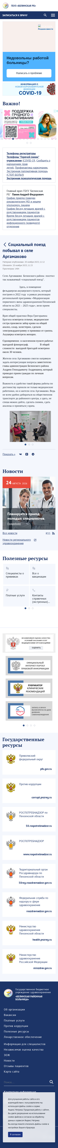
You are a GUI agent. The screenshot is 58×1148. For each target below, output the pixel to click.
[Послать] (51, 1082)
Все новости (10, 533)
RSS (48, 533)
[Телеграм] (32, 454)
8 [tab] (27, 139)
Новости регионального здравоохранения (17, 541)
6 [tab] (20, 139)
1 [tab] (2, 139)
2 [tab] (6, 139)
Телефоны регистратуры (21, 153)
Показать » (9, 454)
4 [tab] (13, 139)
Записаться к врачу (14, 15)
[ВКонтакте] (20, 454)
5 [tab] (17, 139)
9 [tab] (31, 139)
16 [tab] (56, 139)
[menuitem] (14, 1009)
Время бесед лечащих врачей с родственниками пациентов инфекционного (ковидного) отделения (25, 221)
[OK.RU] (26, 454)
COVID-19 (29, 160)
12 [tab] (41, 139)
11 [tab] (38, 139)
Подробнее (14, 524)
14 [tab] (48, 139)
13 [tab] (45, 139)
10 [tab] (34, 139)
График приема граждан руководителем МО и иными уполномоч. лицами (24, 201)
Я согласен (15, 1134)
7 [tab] (24, 139)
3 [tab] (9, 139)
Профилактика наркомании (31, 167)
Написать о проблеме (29, 73)
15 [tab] (52, 139)
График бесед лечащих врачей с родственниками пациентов (26, 210)
